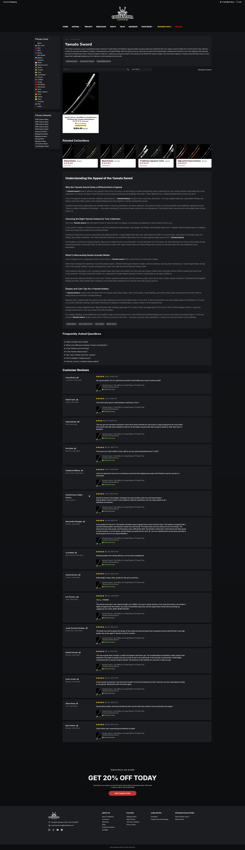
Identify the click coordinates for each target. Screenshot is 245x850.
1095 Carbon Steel (41, 129)
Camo (40, 106)
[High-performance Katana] (194, 151)
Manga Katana (71, 324)
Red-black (41, 87)
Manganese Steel (41, 134)
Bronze (40, 77)
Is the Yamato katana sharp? (76, 352)
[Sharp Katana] (80, 151)
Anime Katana (99, 324)
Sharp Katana (70, 161)
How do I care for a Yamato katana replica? (82, 361)
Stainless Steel (40, 141)
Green (40, 67)
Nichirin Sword (111, 324)
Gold (39, 94)
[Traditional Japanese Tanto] (156, 151)
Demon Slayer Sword (85, 324)
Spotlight (105, 830)
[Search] (128, 69)
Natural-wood (42, 65)
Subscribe (105, 822)
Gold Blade (41, 75)
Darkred (40, 60)
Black (39, 43)
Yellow (40, 97)
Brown (40, 53)
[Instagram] (49, 830)
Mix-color (41, 45)
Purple (40, 82)
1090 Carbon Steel (41, 127)
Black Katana (107, 161)
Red (39, 48)
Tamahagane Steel (42, 146)
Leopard (41, 101)
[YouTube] (58, 830)
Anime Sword (179, 819)
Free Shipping (81, 123)
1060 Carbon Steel (41, 122)
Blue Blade (41, 55)
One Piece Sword (71, 61)
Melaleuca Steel (41, 136)
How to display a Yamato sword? (78, 358)
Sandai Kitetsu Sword (103, 61)
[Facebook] (62, 830)
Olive (39, 89)
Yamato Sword (75, 39)
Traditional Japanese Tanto (152, 161)
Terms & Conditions (133, 822)
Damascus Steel (41, 131)
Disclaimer (154, 817)
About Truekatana (108, 817)
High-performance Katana (189, 161)
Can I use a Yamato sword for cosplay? (81, 355)
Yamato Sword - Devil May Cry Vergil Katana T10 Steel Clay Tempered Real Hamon (81, 118)
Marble (40, 58)
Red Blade (41, 84)
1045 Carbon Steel (41, 119)
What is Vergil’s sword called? (77, 342)
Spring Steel (39, 139)
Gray (39, 72)
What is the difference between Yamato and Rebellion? (87, 345)
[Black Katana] (118, 151)
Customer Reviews (108, 827)
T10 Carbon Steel (41, 144)
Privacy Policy (131, 824)
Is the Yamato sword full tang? (77, 348)
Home (67, 39)
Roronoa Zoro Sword (87, 61)
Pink (39, 104)
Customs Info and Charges (159, 819)
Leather (40, 79)
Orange (40, 70)
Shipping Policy (131, 817)
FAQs (104, 824)
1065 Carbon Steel (41, 124)
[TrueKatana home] (122, 14)
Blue (39, 50)
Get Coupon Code (122, 793)
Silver (40, 99)
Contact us (105, 819)
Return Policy (131, 819)
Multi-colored (42, 92)
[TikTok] (53, 830)
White (40, 62)
